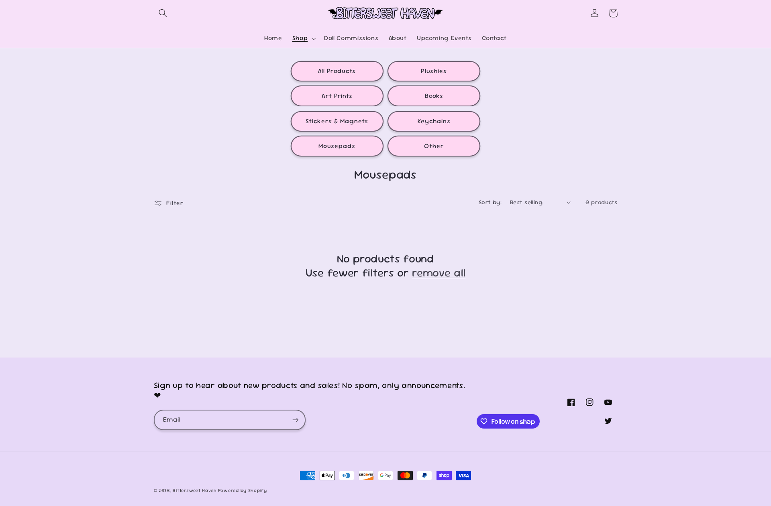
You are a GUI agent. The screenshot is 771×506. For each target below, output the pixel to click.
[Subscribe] (295, 420)
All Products (337, 71)
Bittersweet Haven (194, 490)
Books (434, 95)
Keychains (434, 121)
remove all (438, 273)
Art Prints (337, 95)
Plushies (434, 71)
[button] (163, 13)
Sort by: (490, 202)
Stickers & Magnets (337, 121)
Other (434, 146)
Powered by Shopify (242, 490)
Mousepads (336, 146)
